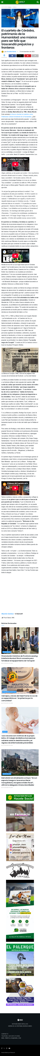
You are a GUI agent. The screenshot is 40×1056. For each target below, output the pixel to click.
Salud (5, 732)
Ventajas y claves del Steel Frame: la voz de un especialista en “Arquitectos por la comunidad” (19, 698)
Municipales (7, 652)
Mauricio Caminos (7, 614)
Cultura (14, 7)
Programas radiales (9, 692)
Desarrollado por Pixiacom (8, 1052)
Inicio (9, 7)
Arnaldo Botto (11, 52)
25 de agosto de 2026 (7, 663)
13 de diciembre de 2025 (27, 52)
